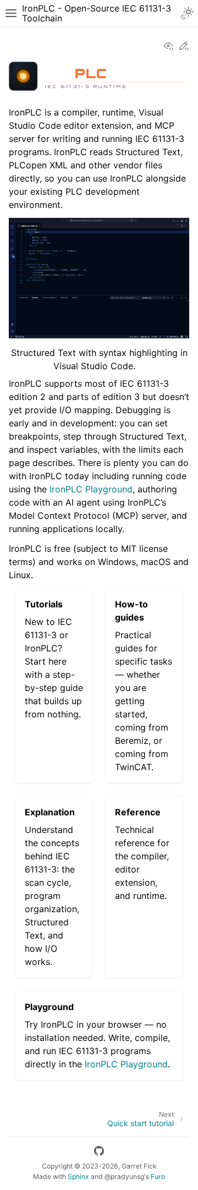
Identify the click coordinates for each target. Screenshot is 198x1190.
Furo (158, 1176)
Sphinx (78, 1176)
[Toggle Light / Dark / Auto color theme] (187, 13)
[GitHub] (99, 1152)
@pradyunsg (124, 1176)
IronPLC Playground (91, 489)
